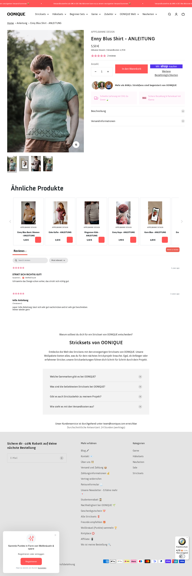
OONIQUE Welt (128, 14)
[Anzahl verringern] (95, 71)
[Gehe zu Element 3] (36, 164)
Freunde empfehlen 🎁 (93, 522)
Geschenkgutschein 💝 (93, 510)
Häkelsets (57, 14)
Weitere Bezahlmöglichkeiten (166, 73)
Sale (135, 467)
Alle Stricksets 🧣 (90, 516)
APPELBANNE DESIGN (102, 31)
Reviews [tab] (20, 250)
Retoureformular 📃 (92, 484)
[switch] (182, 556)
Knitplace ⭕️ (88, 533)
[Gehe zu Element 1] (12, 164)
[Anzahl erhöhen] (108, 71)
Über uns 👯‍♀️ (87, 462)
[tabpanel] (96, 287)
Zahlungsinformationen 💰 (95, 473)
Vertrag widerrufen (91, 478)
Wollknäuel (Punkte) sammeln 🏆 (99, 527)
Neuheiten (148, 14)
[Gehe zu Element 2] (24, 164)
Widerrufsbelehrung (64, 564)
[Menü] (187, 538)
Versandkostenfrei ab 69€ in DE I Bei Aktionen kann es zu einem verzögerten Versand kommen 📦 (80, 4)
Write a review (172, 250)
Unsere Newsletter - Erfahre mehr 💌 (99, 492)
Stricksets (40, 14)
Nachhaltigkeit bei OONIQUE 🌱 (98, 505)
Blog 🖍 (85, 450)
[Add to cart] (38, 240)
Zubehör (108, 14)
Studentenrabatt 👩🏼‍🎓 (91, 499)
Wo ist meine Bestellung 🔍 (96, 544)
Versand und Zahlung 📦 (94, 467)
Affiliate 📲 (87, 539)
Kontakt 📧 (87, 456)
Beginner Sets (77, 14)
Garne (94, 14)
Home (10, 23)
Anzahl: (95, 64)
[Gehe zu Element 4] (48, 164)
